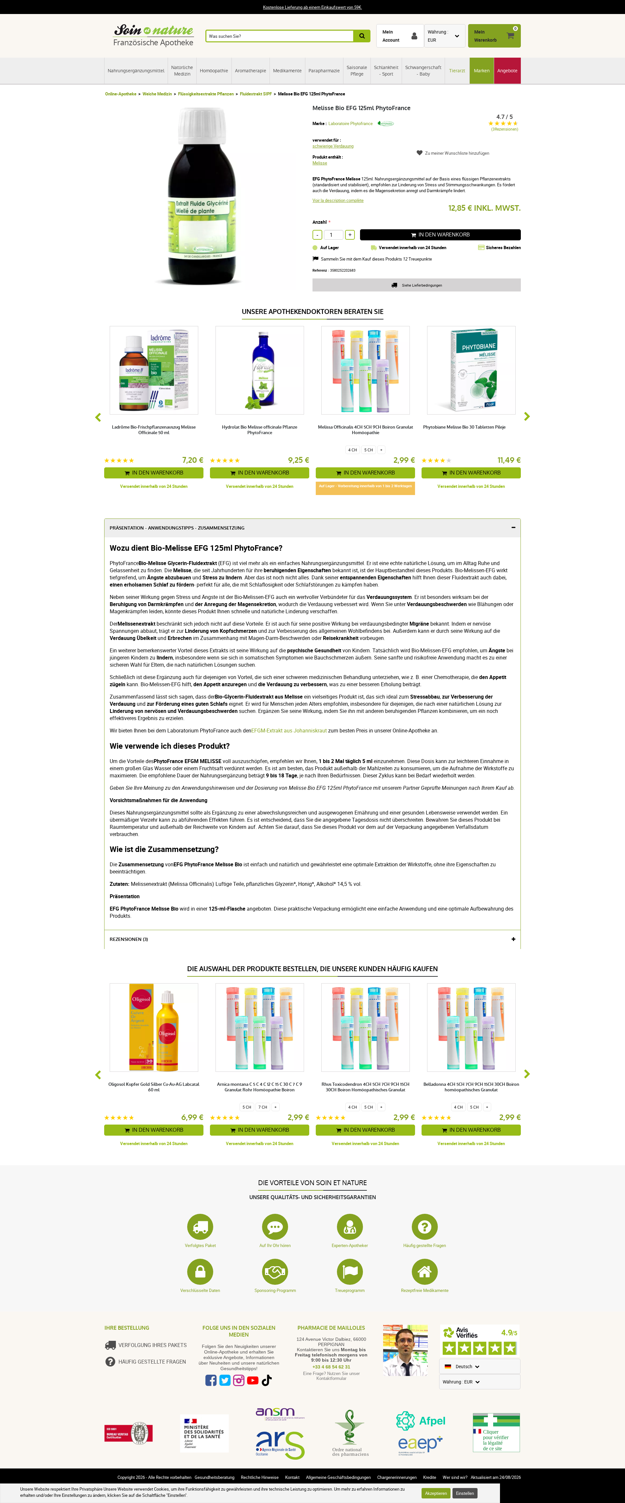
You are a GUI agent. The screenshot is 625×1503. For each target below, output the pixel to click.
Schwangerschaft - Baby (423, 70)
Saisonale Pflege (357, 70)
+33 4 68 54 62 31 (331, 1367)
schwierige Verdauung (333, 146)
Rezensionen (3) (129, 939)
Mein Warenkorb (485, 36)
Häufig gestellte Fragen (424, 1245)
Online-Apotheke (120, 94)
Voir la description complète (338, 200)
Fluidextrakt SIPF (256, 94)
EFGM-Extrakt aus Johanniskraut (289, 730)
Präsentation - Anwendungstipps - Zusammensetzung (177, 528)
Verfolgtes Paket (200, 1245)
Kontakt (292, 1477)
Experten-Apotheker (350, 1245)
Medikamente (287, 70)
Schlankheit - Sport (386, 70)
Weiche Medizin (157, 94)
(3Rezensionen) (504, 129)
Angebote (507, 70)
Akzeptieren (436, 1493)
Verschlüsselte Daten (200, 1290)
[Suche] (362, 36)
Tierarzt (457, 70)
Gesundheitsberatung (214, 1477)
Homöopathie (214, 70)
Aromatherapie (250, 70)
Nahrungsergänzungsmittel (136, 70)
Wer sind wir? (455, 1477)
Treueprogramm (350, 1290)
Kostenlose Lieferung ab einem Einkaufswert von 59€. (312, 7)
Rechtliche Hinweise (260, 1477)
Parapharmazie (324, 70)
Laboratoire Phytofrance (350, 123)
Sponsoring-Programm (275, 1290)
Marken (482, 70)
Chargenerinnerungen (397, 1477)
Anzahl (319, 222)
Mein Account (390, 36)
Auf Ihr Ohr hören (275, 1245)
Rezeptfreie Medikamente (425, 1290)
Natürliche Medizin (182, 70)
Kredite (429, 1477)
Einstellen (465, 1493)
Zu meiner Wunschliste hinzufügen (457, 153)
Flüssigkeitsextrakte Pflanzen (206, 94)
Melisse (319, 163)
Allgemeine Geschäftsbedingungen (338, 1477)
